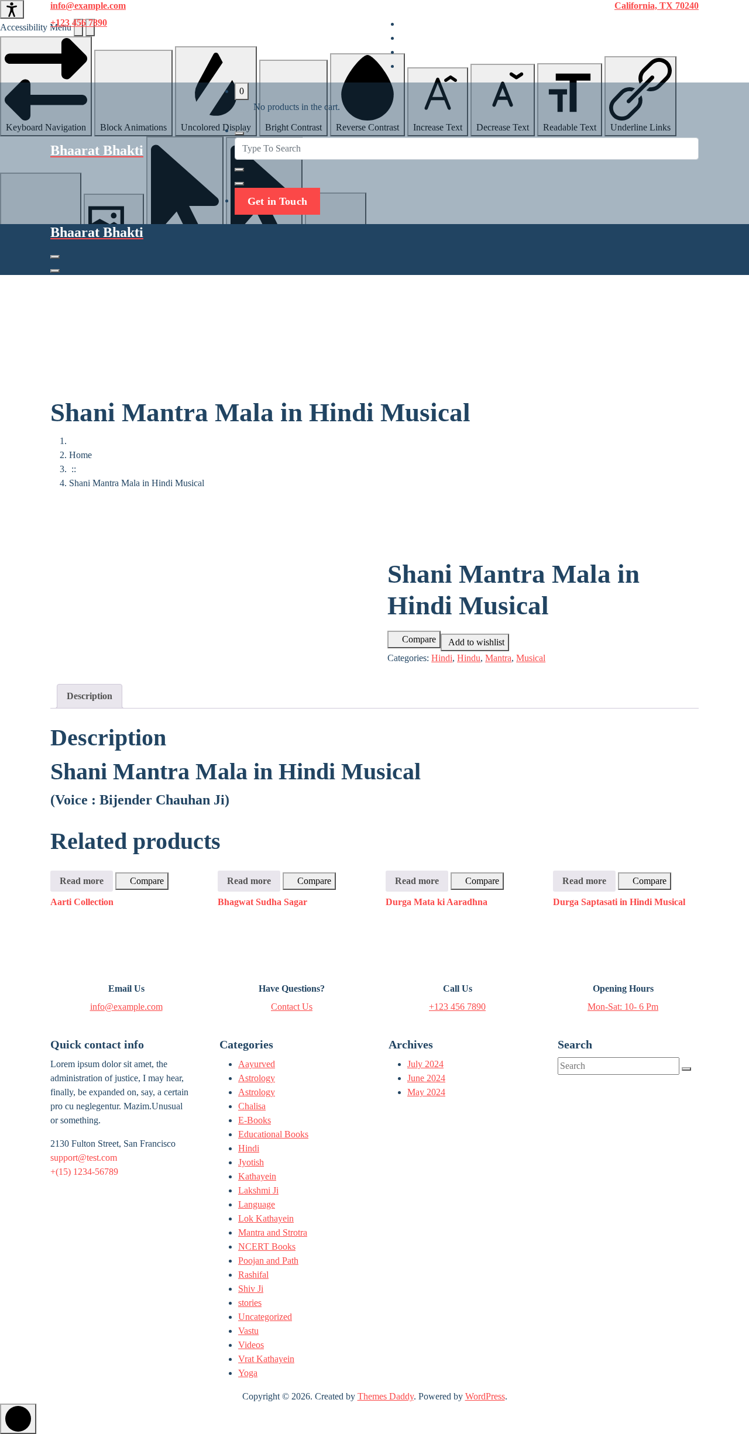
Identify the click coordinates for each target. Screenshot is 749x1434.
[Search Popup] (239, 133)
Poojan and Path (268, 1261)
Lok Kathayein (266, 1218)
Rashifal (253, 1275)
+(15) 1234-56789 (84, 1172)
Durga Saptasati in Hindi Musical (619, 902)
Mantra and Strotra (272, 1232)
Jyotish (251, 1162)
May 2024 (426, 1092)
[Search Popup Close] (239, 183)
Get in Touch (277, 201)
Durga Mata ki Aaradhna (436, 902)
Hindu (468, 658)
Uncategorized (265, 1317)
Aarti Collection (82, 902)
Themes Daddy (386, 1396)
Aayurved (256, 1064)
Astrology (256, 1078)
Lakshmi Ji (258, 1190)
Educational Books (273, 1134)
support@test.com (83, 1158)
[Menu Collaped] (55, 257)
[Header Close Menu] (55, 271)
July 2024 (425, 1064)
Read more (82, 881)
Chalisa (252, 1106)
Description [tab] (89, 696)
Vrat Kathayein (266, 1359)
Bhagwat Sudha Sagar (262, 902)
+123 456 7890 (78, 22)
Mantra (498, 658)
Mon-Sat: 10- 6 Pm (622, 1007)
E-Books (254, 1120)
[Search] (686, 1069)
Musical (530, 658)
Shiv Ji (250, 1289)
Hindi (441, 658)
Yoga (247, 1373)
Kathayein (257, 1176)
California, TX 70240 (656, 6)
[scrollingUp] (18, 1419)
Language (256, 1204)
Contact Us (291, 1007)
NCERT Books (267, 1246)
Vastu (248, 1331)
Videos (251, 1345)
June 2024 (426, 1078)
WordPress (485, 1396)
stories (250, 1303)
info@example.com (88, 6)
